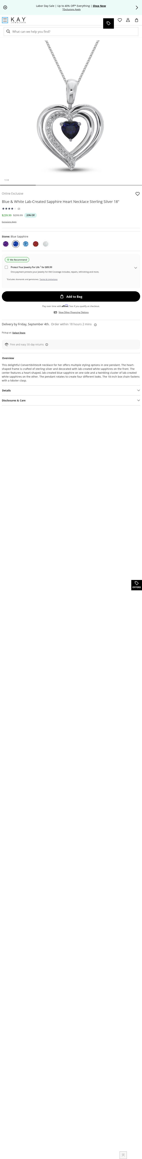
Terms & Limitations (49, 279)
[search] (8, 31)
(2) (19, 208)
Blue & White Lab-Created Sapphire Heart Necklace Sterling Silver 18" (60, 201)
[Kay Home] (18, 20)
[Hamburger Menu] (5, 20)
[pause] (5, 7)
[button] (137, 7)
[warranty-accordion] (135, 268)
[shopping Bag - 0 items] (138, 22)
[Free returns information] (46, 344)
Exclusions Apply (9, 221)
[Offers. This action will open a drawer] (108, 23)
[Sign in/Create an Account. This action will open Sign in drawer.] (128, 20)
